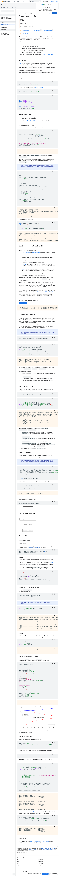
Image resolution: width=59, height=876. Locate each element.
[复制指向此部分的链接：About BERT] (28, 60)
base (44, 274)
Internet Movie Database (31, 122)
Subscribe (45, 873)
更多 (23, 1)
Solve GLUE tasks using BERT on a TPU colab (44, 291)
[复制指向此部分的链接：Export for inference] (33, 736)
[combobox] (35, 1)
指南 (12, 7)
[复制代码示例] (54, 81)
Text (2, 5)
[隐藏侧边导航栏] (14, 874)
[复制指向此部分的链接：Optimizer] (26, 557)
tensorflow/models (39, 87)
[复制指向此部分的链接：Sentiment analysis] (32, 114)
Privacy (21, 871)
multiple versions (42, 289)
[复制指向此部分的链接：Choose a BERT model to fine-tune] (39, 300)
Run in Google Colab (25, 30)
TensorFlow (21, 13)
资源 (18, 1)
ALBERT (23, 260)
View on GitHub (37, 30)
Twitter (18, 863)
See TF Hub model (25, 33)
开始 (54, 13)
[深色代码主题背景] (52, 81)
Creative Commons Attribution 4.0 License (48, 848)
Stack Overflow (41, 863)
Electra (23, 269)
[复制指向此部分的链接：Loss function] (27, 543)
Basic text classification (48, 54)
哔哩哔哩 (18, 865)
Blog (17, 859)
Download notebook (48, 30)
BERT (20, 63)
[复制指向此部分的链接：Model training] (29, 536)
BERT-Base (24, 252)
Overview (3, 7)
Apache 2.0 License (32, 849)
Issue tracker (40, 859)
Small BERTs (24, 256)
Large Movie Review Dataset (30, 120)
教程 (8, 7)
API (15, 7)
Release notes (40, 861)
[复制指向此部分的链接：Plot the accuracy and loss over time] (40, 657)
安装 (14, 1)
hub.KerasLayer (42, 330)
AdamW (51, 562)
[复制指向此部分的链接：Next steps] (27, 838)
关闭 (49, 13)
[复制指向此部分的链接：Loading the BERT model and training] (40, 587)
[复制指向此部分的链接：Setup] (24, 78)
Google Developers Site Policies (48, 849)
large (46, 274)
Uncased (28, 252)
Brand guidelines (41, 865)
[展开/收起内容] (24, 19)
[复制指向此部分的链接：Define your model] (32, 453)
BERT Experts (24, 264)
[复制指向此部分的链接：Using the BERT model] (34, 386)
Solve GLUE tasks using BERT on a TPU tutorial (39, 841)
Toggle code (23, 303)
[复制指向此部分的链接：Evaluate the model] (30, 633)
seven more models (36, 252)
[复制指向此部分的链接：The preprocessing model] (36, 314)
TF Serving (35, 811)
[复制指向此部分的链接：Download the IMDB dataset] (35, 125)
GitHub (52, 1)
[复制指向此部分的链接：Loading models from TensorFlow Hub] (44, 246)
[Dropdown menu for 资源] (20, 1)
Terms (18, 871)
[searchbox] (7, 11)
